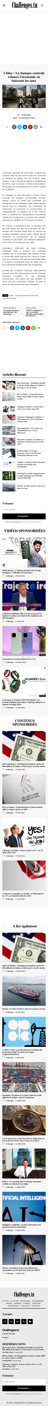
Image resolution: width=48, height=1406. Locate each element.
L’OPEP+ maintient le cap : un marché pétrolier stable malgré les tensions (35, 313)
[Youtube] (30, 1321)
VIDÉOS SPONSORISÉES (24, 531)
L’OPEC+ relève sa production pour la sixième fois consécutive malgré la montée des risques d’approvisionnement (22, 1051)
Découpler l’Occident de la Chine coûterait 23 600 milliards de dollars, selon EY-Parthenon (21, 1096)
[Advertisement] (24, 39)
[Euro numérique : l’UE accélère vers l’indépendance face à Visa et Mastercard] (8, 430)
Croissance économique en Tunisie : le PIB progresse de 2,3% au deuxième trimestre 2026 (30, 419)
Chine (12, 295)
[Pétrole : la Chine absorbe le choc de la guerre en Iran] (8, 487)
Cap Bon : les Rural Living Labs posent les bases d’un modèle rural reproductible (31, 464)
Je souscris (22, 516)
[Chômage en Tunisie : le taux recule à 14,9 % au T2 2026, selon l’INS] (8, 407)
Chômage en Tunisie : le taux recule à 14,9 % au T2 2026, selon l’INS (30, 407)
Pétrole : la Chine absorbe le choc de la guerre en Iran (31, 487)
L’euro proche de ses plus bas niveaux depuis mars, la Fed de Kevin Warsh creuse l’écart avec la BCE (23, 1139)
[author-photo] (3, 576)
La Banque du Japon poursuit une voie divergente (11, 312)
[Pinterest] (30, 127)
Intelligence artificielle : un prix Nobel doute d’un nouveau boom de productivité (21, 1225)
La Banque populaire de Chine (26, 295)
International (24, 119)
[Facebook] (14, 127)
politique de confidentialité (31, 522)
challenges (26, 115)
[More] (41, 127)
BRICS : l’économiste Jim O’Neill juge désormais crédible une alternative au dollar (21, 1182)
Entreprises (7, 1361)
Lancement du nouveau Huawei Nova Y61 (18, 659)
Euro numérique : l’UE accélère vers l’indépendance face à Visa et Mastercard (30, 430)
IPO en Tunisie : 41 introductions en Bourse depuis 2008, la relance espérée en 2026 (30, 396)
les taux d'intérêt (9, 298)
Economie (6, 1369)
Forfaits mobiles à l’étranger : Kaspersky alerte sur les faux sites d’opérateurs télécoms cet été (29, 453)
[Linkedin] (25, 127)
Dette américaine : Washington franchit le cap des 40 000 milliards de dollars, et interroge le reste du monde (31, 385)
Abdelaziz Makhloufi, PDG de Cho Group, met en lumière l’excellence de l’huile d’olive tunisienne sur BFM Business (22, 615)
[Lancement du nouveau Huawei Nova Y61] (24, 641)
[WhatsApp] (35, 127)
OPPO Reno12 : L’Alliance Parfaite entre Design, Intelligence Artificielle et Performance (21, 571)
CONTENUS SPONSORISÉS (24, 722)
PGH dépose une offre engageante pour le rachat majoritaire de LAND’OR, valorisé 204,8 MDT (31, 475)
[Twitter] (19, 127)
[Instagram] (11, 1321)
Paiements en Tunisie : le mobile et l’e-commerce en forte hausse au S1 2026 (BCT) (31, 441)
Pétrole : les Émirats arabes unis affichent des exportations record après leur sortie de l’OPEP (21, 1269)
